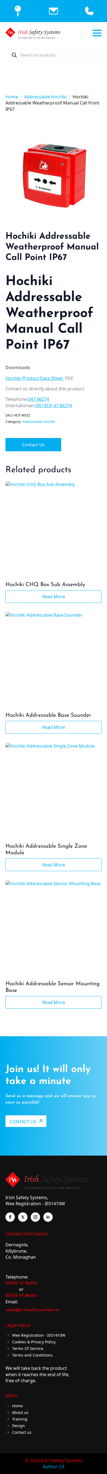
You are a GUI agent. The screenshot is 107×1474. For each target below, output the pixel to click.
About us (20, 1412)
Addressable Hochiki (45, 97)
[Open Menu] (97, 33)
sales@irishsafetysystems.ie (32, 1310)
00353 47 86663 (21, 1295)
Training (19, 1419)
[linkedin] (48, 1217)
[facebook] (10, 1217)
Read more (53, 597)
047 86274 (38, 399)
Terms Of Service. (28, 1348)
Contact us (22, 1432)
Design (18, 1426)
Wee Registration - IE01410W (38, 1335)
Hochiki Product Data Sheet (34, 378)
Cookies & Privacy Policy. (34, 1342)
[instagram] (35, 1217)
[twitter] (22, 1217)
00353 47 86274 (21, 1283)
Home (11, 97)
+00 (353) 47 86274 (53, 405)
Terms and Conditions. (33, 1355)
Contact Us (33, 445)
